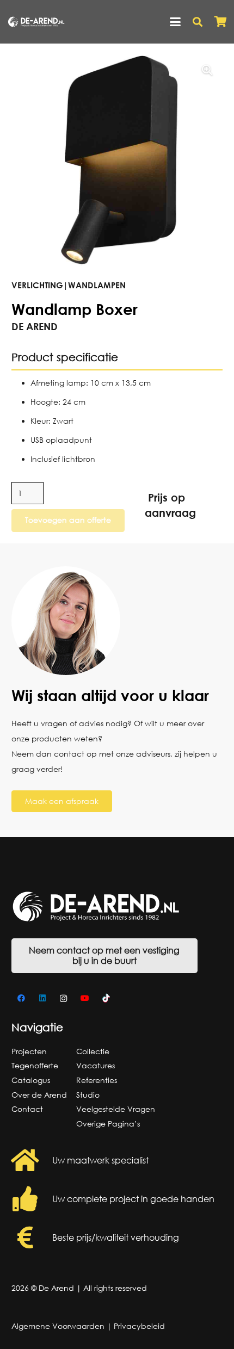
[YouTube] (84, 998)
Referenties (96, 1080)
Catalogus (30, 1080)
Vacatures (95, 1065)
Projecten (29, 1051)
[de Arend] (36, 21)
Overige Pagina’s (108, 1123)
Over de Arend (39, 1094)
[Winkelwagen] (220, 22)
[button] (175, 21)
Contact (27, 1108)
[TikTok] (105, 998)
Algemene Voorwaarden (57, 1326)
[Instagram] (63, 998)
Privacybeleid (139, 1326)
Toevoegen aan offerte (68, 519)
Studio (88, 1094)
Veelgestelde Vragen (115, 1108)
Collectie (92, 1051)
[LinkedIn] (42, 998)
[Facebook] (20, 998)
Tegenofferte (34, 1065)
